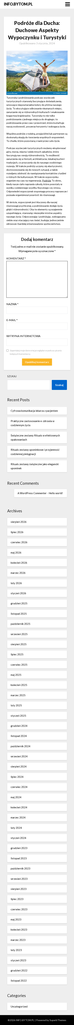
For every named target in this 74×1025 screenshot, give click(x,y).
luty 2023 (16, 950)
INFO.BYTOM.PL (18, 4)
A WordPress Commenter (32, 493)
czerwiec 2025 (19, 664)
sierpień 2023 (19, 888)
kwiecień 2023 (19, 929)
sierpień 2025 (19, 644)
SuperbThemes (58, 1020)
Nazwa (12, 304)
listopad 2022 (19, 980)
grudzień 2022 (19, 970)
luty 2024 (16, 827)
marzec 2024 (18, 817)
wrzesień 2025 (19, 634)
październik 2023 (20, 868)
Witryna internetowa (23, 336)
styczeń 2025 (18, 715)
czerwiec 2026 (19, 542)
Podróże (46, 180)
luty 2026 (16, 583)
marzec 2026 (18, 572)
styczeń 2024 (18, 837)
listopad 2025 (19, 613)
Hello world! (56, 493)
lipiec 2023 (17, 899)
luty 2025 (16, 705)
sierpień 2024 (19, 766)
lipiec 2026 (17, 532)
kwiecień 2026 (19, 562)
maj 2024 (16, 797)
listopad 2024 (19, 735)
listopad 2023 (19, 858)
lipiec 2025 (17, 654)
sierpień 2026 (19, 521)
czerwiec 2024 (19, 786)
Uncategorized (19, 1006)
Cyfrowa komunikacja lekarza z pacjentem (34, 410)
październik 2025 (20, 623)
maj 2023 (16, 919)
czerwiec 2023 (19, 909)
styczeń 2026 (18, 593)
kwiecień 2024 (19, 807)
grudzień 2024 (19, 725)
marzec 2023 (18, 939)
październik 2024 (20, 746)
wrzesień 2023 (19, 878)
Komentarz (16, 258)
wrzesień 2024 (19, 756)
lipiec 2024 (17, 776)
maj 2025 (16, 674)
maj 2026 (16, 552)
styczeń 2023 (18, 960)
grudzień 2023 (19, 848)
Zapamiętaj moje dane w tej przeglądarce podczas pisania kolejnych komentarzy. (36, 352)
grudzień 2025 (19, 603)
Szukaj (12, 376)
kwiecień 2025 (19, 684)
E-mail (12, 320)
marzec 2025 (18, 695)
